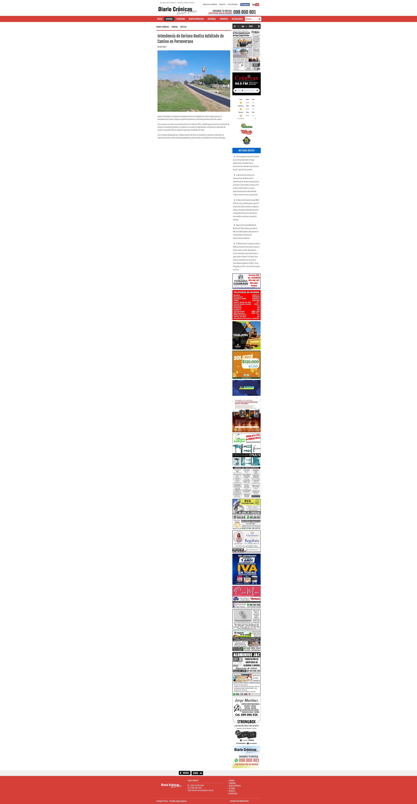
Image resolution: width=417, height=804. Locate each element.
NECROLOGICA (233, 793)
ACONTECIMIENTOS (235, 785)
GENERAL (231, 780)
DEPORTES (232, 791)
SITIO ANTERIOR (233, 4)
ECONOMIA (232, 783)
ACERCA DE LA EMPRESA (210, 4)
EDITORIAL (232, 788)
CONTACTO (222, 4)
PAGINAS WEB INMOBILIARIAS (239, 801)
